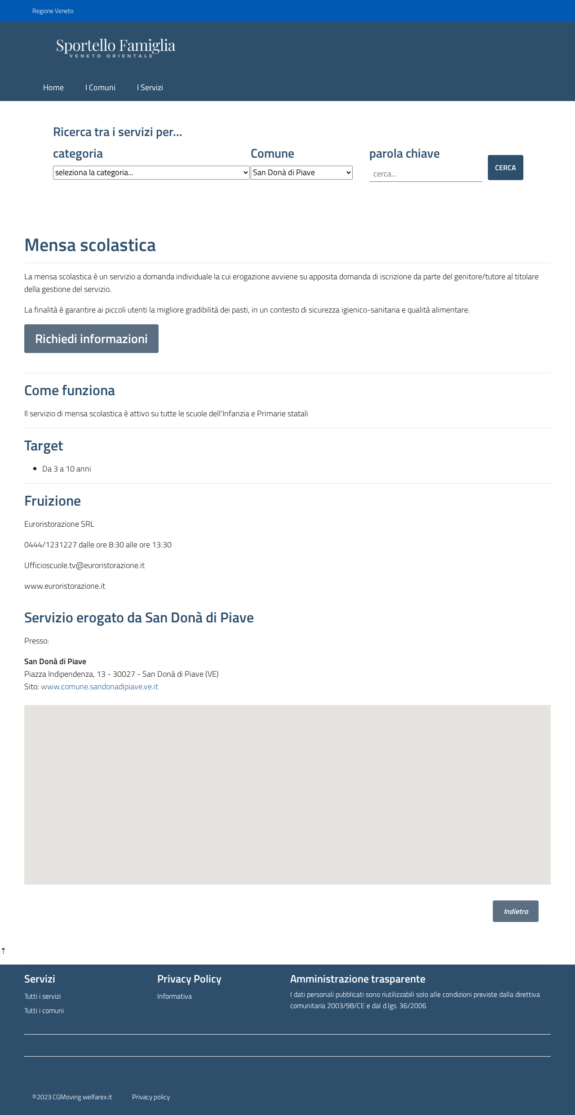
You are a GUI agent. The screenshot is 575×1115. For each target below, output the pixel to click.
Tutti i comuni (44, 1010)
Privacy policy (151, 1097)
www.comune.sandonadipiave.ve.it (99, 686)
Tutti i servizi (42, 996)
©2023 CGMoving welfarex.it (72, 1097)
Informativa (174, 996)
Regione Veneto (52, 10)
